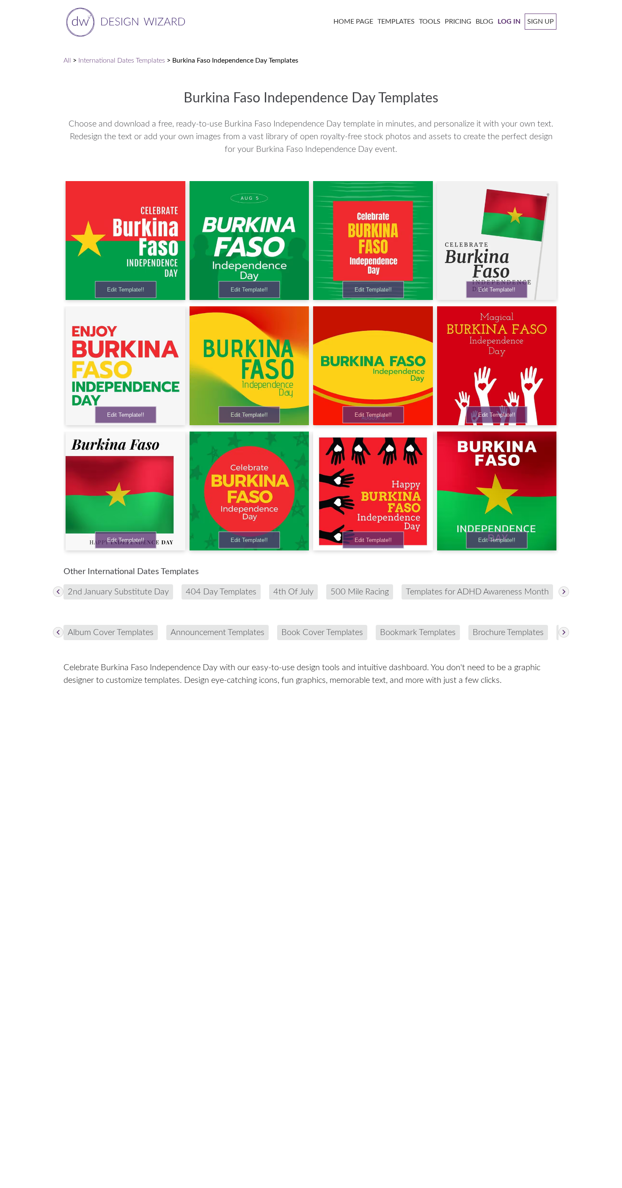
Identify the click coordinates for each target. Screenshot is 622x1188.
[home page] (124, 21)
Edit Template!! (125, 289)
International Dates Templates (121, 60)
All (67, 60)
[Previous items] (58, 591)
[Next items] (564, 591)
